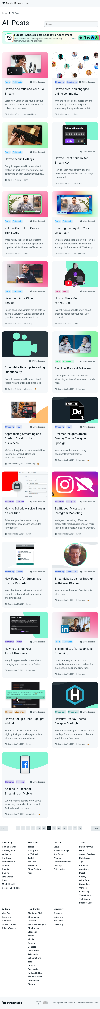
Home (4, 13)
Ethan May (78, 183)
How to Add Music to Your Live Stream (25, 91)
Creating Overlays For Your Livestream (72, 230)
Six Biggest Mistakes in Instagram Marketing (70, 511)
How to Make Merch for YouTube (68, 300)
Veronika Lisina (30, 114)
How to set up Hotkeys (19, 159)
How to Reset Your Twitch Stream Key (71, 160)
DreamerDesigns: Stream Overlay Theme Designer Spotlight (71, 438)
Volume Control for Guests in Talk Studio (23, 230)
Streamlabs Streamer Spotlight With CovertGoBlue (75, 581)
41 (65, 828)
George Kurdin (79, 253)
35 (33, 828)
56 (80, 828)
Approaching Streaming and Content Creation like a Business (23, 438)
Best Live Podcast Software (73, 368)
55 (75, 828)
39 (54, 828)
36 (39, 828)
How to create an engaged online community (72, 91)
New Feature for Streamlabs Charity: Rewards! (23, 581)
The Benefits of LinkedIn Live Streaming (74, 651)
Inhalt (74, 38)
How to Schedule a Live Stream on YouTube (25, 511)
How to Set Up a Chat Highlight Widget (24, 721)
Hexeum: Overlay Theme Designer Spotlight (70, 721)
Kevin (76, 114)
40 (59, 828)
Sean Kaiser (31, 814)
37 (44, 828)
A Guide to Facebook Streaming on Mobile (18, 791)
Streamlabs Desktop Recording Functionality (25, 370)
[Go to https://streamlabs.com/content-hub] (15, 3)
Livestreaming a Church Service (20, 300)
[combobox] (71, 24)
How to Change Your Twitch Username (18, 651)
